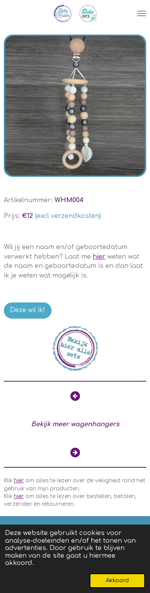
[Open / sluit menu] (141, 13)
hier (99, 256)
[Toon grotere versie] (75, 106)
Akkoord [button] (117, 580)
